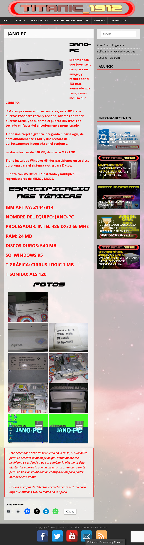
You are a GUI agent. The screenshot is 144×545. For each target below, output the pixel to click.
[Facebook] (43, 536)
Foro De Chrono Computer (71, 20)
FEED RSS (99, 20)
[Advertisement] (121, 92)
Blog (19, 20)
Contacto (117, 20)
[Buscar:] (118, 34)
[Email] (87, 536)
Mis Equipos (38, 20)
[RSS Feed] (101, 536)
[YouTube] (72, 536)
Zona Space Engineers (110, 45)
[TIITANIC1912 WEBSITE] (72, 14)
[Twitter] (57, 536)
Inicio (6, 20)
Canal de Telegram (108, 57)
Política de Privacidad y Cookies (116, 51)
